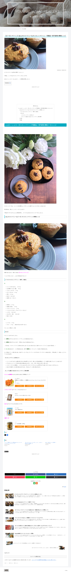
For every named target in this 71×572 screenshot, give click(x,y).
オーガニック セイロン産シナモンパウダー (23, 395)
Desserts (7, 451)
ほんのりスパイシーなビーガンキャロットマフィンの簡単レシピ (32, 109)
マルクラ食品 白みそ (19, 409)
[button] (51, 29)
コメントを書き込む (35, 556)
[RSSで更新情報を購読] (37, 483)
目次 (34, 105)
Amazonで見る (19, 399)
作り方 (22, 113)
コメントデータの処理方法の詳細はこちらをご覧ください (44, 559)
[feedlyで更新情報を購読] (34, 483)
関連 (21, 120)
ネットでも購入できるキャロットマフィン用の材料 (31, 116)
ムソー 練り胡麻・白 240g (20, 423)
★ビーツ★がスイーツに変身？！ (50, 442)
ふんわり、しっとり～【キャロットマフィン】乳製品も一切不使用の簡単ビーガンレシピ (36, 108)
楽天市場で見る (29, 399)
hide (10, 82)
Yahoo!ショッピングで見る (39, 399)
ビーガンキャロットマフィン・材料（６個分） (30, 111)
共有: (21, 118)
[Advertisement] (35, 95)
